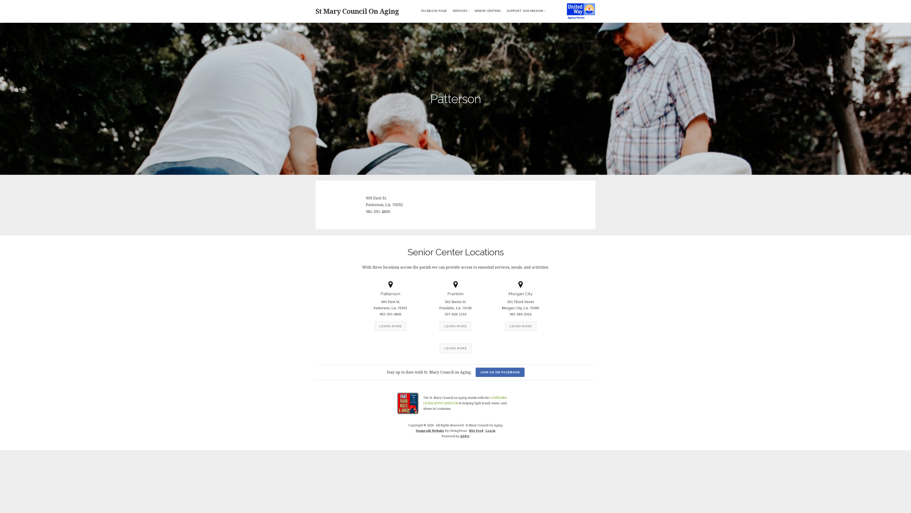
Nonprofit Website (430, 430)
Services (460, 11)
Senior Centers (487, 11)
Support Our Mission (525, 11)
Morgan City (520, 293)
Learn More (390, 326)
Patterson (390, 293)
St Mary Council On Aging (357, 11)
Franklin (455, 293)
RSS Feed (476, 430)
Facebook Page (434, 11)
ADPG (464, 436)
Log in (490, 430)
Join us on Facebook (500, 372)
